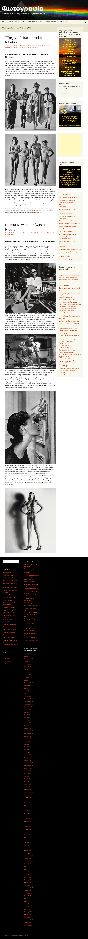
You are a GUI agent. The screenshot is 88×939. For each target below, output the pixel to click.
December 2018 (28, 853)
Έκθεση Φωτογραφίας (63, 282)
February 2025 (28, 677)
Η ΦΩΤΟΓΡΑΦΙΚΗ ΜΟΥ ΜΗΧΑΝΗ (66, 313)
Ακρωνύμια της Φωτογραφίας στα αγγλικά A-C (69, 288)
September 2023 (28, 707)
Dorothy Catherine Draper (64, 273)
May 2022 (26, 749)
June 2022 (27, 746)
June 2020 (27, 808)
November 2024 (28, 685)
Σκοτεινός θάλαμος (64, 345)
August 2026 (27, 653)
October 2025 (28, 661)
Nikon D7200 (68, 277)
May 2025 (26, 669)
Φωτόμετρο (62, 246)
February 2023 (28, 725)
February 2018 (28, 880)
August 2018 (27, 864)
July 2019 (26, 837)
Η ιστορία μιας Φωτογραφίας (27, 45)
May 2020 (26, 810)
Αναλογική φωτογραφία (65, 293)
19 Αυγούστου (63, 272)
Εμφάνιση (74, 308)
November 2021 (28, 765)
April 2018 (27, 874)
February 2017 (28, 912)
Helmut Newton (51, 233)
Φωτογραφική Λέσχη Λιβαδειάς (65, 358)
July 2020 (26, 805)
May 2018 (26, 872)
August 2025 (27, 667)
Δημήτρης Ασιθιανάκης (65, 93)
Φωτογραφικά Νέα (51, 21)
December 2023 (28, 701)
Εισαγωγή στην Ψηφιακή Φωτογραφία (70, 304)
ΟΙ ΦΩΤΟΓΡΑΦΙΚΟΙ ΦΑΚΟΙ (69, 336)
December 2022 (28, 730)
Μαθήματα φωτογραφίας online (68, 328)
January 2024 (28, 699)
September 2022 (28, 738)
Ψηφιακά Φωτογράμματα (73, 368)
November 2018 (28, 856)
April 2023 (27, 720)
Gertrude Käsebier (74, 273)
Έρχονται (16, 47)
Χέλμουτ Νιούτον (34, 47)
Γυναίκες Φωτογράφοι (9, 578)
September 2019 (28, 832)
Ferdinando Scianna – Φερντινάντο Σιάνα (70, 249)
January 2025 (28, 680)
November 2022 (28, 733)
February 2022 (28, 757)
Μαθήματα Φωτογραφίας (35, 21)
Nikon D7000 (62, 277)
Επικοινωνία (63, 21)
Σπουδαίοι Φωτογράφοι (37, 233)
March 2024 (27, 693)
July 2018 (26, 866)
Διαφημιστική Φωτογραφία (66, 259)
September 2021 (28, 770)
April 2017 (27, 906)
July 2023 (26, 712)
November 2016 (28, 920)
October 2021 (28, 768)
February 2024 (28, 696)
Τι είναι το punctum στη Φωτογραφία (68, 197)
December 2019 (28, 824)
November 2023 (28, 704)
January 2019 (28, 850)
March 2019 (27, 848)
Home (3, 21)
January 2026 (28, 656)
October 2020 (28, 797)
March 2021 (27, 784)
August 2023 (27, 709)
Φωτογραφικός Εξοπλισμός (10, 640)
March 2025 (27, 675)
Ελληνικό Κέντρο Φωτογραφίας (68, 306)
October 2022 (28, 736)
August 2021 (27, 773)
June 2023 (27, 715)
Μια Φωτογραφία (7, 600)
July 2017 (26, 898)
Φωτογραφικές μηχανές (9, 632)
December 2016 (28, 917)
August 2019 (27, 834)
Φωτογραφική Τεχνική (8, 634)
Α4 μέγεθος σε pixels (64, 256)
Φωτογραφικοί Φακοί (8, 637)
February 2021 (28, 786)
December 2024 (28, 683)
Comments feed (7, 661)
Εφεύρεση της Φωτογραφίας (64, 312)
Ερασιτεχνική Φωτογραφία (66, 310)
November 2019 (28, 826)
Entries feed (6, 658)
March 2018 (27, 877)
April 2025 (27, 672)
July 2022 (26, 744)
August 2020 (27, 802)
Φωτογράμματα (63, 352)
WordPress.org (7, 663)
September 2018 (28, 861)
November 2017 (28, 888)
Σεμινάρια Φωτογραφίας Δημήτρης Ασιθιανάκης (68, 339)
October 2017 (28, 890)
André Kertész (70, 272)
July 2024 (26, 688)
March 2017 (27, 909)
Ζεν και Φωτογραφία (64, 228)
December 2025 (28, 659)
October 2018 (28, 858)
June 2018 (27, 869)
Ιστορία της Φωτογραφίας (43, 45)
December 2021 (28, 762)
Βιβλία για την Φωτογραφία (10, 575)
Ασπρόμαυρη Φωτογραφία (66, 295)
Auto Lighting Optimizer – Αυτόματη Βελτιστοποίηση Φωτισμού (31, 614)
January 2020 (28, 821)
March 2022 (27, 754)
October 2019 (28, 829)
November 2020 (28, 794)
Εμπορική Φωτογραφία (65, 308)
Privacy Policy (5, 935)
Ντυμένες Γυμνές (24, 47)
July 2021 (26, 776)
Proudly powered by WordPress (19, 935)
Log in (4, 655)
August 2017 (27, 896)
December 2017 (28, 885)
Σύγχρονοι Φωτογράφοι (9, 610)
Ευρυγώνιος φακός (64, 244)
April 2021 (27, 781)
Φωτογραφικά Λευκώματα (66, 231)
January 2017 (28, 914)
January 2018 (28, 882)
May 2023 (26, 717)
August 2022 (27, 741)
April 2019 (27, 845)
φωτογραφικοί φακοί (64, 374)
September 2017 (28, 893)
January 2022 (28, 760)
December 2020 (28, 792)
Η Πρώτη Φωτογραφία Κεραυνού (67, 234)
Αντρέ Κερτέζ (76, 293)
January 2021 (28, 789)
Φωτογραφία (70, 352)
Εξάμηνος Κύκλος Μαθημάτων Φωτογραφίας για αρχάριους (32, 570)
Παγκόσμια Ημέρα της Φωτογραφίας (66, 337)
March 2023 (27, 723)
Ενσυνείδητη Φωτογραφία (66, 213)
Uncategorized (7, 572)
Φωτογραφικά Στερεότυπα (10, 629)
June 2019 (27, 840)
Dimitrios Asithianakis (38, 210)
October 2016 (28, 922)
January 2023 (28, 728)
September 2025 (28, 664)
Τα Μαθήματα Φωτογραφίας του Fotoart (69, 223)
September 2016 (28, 925)
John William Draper (63, 275)
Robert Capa (74, 277)
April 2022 (27, 752)
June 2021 (27, 778)
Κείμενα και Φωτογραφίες (16, 21)
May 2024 (26, 691)
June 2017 (27, 901)
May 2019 (26, 842)
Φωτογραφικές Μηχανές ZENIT (67, 241)
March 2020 (27, 816)
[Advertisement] (70, 145)
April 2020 (27, 813)
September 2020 (28, 800)
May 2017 (26, 904)
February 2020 (28, 818)
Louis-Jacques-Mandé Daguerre (74, 275)
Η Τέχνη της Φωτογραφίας (66, 221)
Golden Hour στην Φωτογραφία (67, 226)
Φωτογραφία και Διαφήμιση (10, 612)
